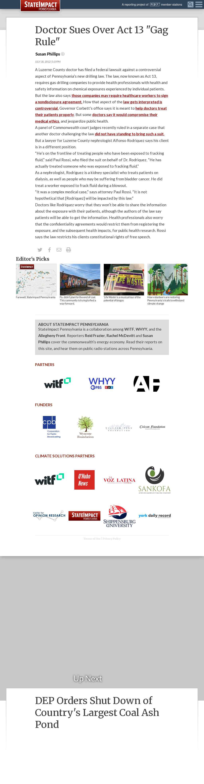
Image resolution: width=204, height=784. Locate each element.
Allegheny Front (51, 335)
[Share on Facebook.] (49, 250)
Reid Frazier (95, 335)
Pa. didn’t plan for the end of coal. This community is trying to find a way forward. (78, 300)
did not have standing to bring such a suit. (129, 134)
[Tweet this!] (40, 250)
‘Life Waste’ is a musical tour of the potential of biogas (122, 299)
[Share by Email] (59, 250)
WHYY (141, 329)
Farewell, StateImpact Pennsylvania (35, 297)
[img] (36, 280)
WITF (129, 329)
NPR (155, 4)
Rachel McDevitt (121, 335)
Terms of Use (92, 538)
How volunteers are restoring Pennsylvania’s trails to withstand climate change (165, 300)
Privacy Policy (112, 538)
